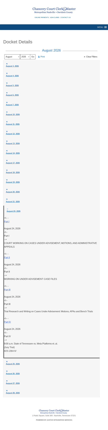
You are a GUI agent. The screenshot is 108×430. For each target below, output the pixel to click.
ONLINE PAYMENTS (42, 17)
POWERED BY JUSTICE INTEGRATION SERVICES (54, 420)
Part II (7, 257)
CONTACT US (66, 17)
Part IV (7, 322)
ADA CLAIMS (54, 17)
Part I (6, 221)
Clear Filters (91, 56)
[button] (100, 27)
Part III (7, 290)
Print (41, 57)
